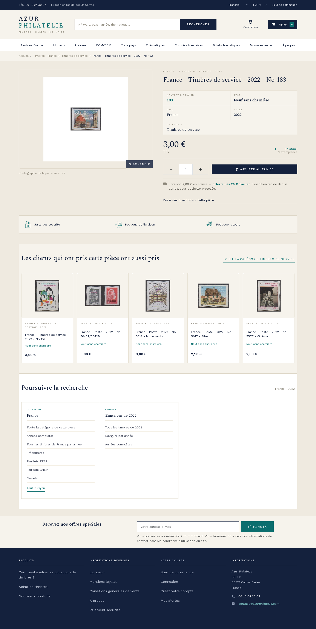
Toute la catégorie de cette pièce (51, 427)
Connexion (169, 582)
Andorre (80, 45)
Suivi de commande (284, 4)
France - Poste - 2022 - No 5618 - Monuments (156, 334)
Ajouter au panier (254, 169)
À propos (289, 45)
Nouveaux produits (35, 596)
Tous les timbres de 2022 (123, 427)
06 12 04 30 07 (36, 4)
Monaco (59, 45)
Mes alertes (170, 600)
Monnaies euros (261, 45)
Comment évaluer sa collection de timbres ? (47, 574)
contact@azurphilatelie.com (258, 603)
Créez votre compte (177, 591)
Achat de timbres (33, 587)
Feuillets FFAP (37, 461)
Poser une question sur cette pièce (188, 200)
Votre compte (172, 560)
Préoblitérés (35, 452)
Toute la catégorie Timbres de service (259, 259)
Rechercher (198, 24)
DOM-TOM (103, 45)
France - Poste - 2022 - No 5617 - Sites (211, 334)
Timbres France (31, 45)
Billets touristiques (226, 45)
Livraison (97, 572)
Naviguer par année (119, 435)
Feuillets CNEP (37, 469)
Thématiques (155, 45)
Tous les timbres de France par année (54, 444)
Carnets (32, 478)
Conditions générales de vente (115, 591)
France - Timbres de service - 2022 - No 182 (46, 337)
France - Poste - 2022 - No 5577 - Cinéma (266, 334)
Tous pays (128, 45)
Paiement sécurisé (105, 610)
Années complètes (40, 435)
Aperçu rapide (67, 289)
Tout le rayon (36, 488)
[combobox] (127, 24)
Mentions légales (103, 582)
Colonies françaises (189, 45)
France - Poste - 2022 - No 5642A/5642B (100, 334)
